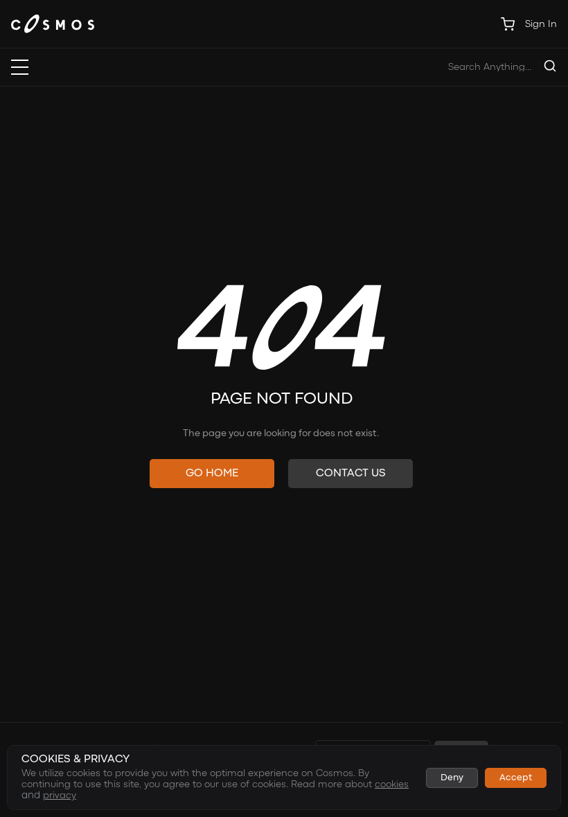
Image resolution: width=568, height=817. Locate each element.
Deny (452, 778)
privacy (59, 795)
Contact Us (351, 473)
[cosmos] (52, 24)
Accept (515, 778)
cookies (392, 784)
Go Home (212, 473)
